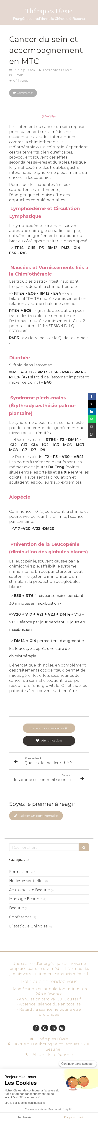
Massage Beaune (25, 899)
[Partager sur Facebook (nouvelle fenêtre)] (92, 396)
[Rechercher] (84, 847)
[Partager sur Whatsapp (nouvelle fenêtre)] (92, 419)
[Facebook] (36, 1028)
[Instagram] (62, 1028)
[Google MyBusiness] (44, 1028)
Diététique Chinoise (28, 926)
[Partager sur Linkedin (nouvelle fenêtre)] (92, 411)
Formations (20, 871)
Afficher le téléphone (53, 1054)
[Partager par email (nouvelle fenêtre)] (92, 426)
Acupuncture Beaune (29, 890)
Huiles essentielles (26, 881)
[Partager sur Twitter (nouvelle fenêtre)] (92, 404)
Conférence (20, 917)
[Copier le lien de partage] (92, 434)
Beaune (16, 908)
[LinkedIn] (53, 1028)
